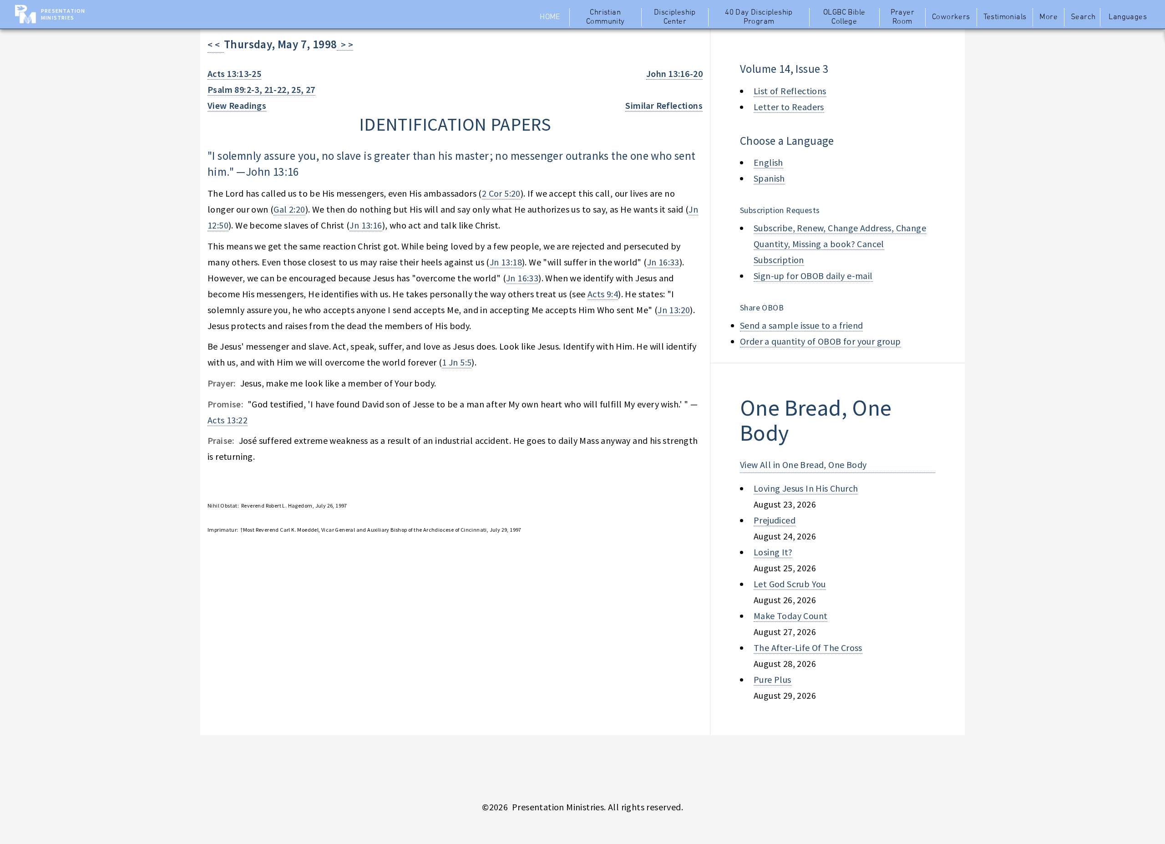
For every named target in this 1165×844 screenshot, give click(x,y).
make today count (790, 615)
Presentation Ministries (63, 14)
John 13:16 (272, 171)
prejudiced (774, 520)
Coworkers (951, 17)
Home (550, 17)
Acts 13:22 (228, 420)
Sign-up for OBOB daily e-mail (813, 275)
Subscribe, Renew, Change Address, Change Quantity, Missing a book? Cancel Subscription (840, 243)
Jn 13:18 (506, 262)
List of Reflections (790, 91)
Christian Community (605, 17)
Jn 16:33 (663, 262)
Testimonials (1005, 17)
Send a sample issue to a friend (801, 325)
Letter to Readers (789, 106)
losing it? (773, 552)
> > (345, 44)
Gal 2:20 (289, 209)
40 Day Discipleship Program (759, 17)
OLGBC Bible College (844, 17)
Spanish (769, 178)
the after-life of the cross (808, 647)
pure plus (772, 679)
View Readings (237, 105)
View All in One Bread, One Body (803, 464)
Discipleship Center (675, 17)
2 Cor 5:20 (501, 193)
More (1048, 17)
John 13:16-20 (674, 73)
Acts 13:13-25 (234, 73)
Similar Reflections (664, 105)
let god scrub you (790, 584)
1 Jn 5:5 (456, 362)
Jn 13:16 (366, 225)
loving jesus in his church (806, 488)
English (768, 162)
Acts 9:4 (603, 294)
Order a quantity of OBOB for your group (820, 341)
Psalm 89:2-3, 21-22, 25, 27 (261, 89)
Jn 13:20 (674, 309)
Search (1083, 17)
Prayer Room (902, 17)
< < (216, 44)
